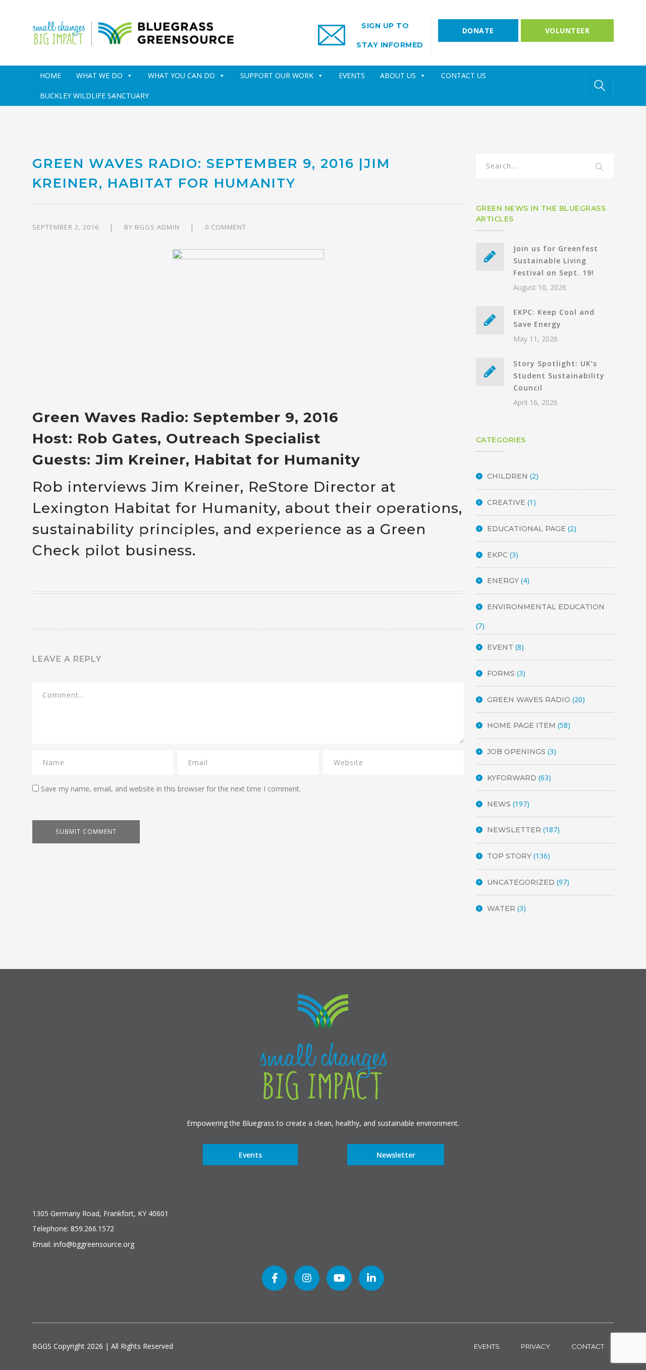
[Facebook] (274, 1278)
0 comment (225, 227)
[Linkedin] (371, 1278)
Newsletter (514, 829)
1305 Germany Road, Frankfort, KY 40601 (100, 1213)
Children (507, 476)
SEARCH (600, 167)
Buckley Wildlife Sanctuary (94, 95)
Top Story (509, 856)
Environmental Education (546, 606)
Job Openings (516, 751)
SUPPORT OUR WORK (276, 75)
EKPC (497, 554)
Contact (587, 1346)
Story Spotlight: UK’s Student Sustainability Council (559, 375)
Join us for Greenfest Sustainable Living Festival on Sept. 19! (555, 260)
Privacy (535, 1346)
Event (500, 647)
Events (250, 1155)
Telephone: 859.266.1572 (73, 1228)
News (499, 804)
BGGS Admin (157, 227)
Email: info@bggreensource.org (83, 1244)
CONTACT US (463, 75)
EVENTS (352, 75)
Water (501, 908)
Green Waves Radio (528, 699)
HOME (50, 75)
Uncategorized (521, 882)
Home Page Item (521, 725)
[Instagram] (306, 1278)
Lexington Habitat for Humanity (154, 508)
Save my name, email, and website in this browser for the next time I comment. (171, 788)
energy (503, 580)
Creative (506, 502)
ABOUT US (398, 75)
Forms (501, 673)
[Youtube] (339, 1278)
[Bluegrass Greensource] (133, 32)
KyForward (511, 777)
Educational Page (526, 528)
